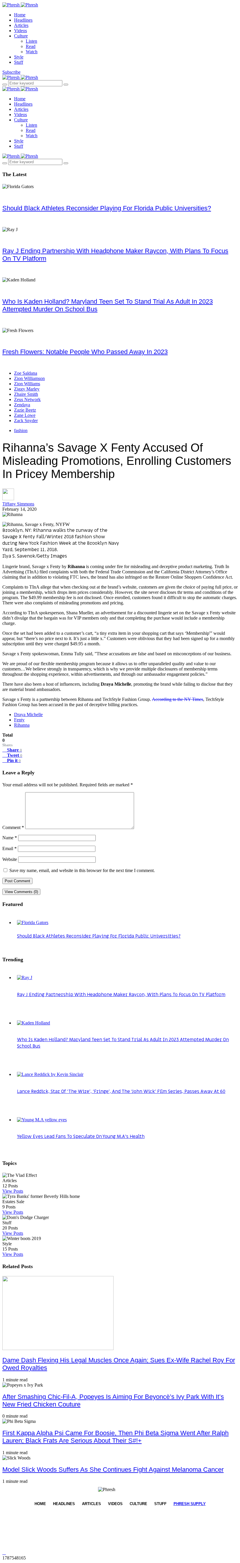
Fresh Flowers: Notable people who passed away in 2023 (85, 351)
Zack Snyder (26, 420)
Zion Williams (27, 383)
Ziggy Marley (27, 388)
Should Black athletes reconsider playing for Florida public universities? (106, 208)
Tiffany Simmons (18, 503)
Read (30, 46)
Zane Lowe (24, 415)
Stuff (18, 62)
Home (19, 14)
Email (9, 848)
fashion (21, 430)
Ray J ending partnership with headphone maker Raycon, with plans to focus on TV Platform (121, 994)
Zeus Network (27, 399)
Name (9, 837)
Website (9, 859)
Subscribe (11, 72)
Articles (21, 25)
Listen (31, 41)
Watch (31, 51)
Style (18, 56)
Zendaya (22, 404)
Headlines (23, 20)
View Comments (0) (21, 892)
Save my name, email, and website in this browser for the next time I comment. (82, 870)
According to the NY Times (177, 699)
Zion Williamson (29, 378)
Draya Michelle (28, 714)
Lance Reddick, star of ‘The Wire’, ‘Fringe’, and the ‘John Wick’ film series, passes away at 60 (121, 1091)
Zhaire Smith (26, 394)
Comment (13, 827)
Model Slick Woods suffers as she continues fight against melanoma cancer (113, 1469)
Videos (20, 30)
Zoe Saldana (25, 373)
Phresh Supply (190, 1504)
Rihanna (22, 725)
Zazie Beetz (25, 409)
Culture (21, 35)
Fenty (19, 719)
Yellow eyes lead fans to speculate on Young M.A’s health (81, 1136)
